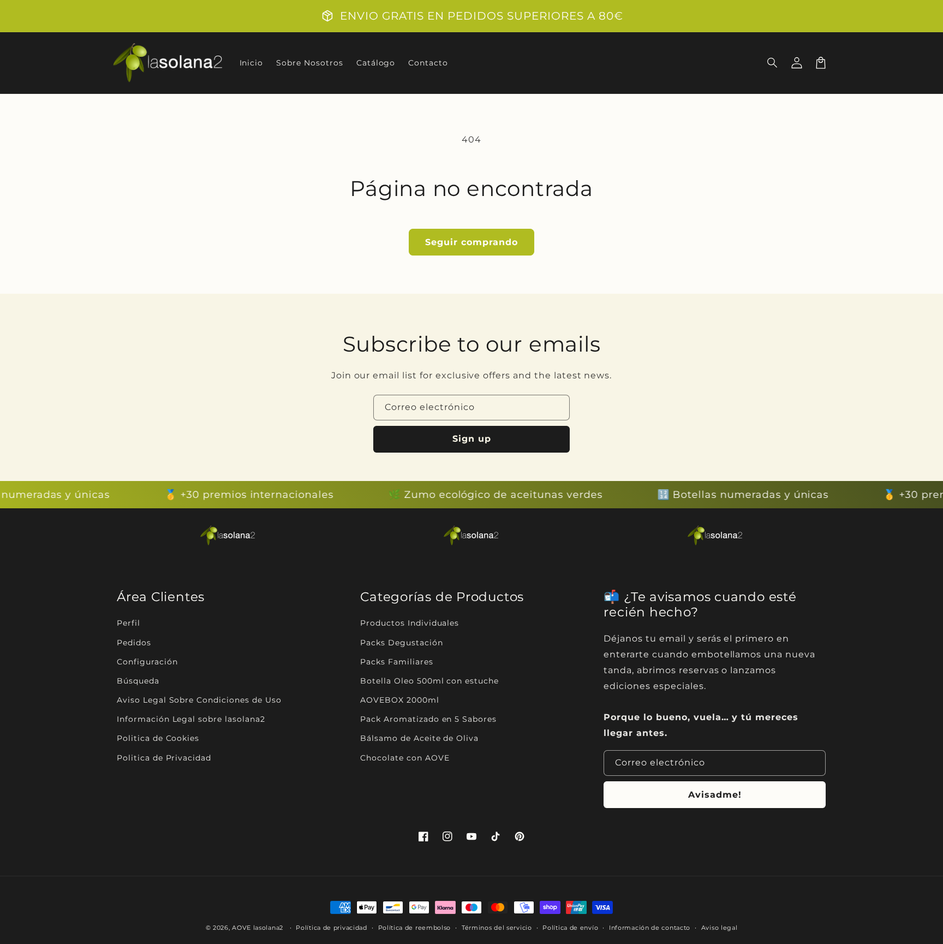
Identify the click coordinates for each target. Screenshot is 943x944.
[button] (773, 63)
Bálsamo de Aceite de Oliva (419, 738)
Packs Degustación (401, 643)
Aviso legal (719, 927)
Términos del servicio (497, 927)
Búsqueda (138, 681)
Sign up (471, 439)
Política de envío (570, 927)
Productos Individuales (409, 623)
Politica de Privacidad (164, 758)
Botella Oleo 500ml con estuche (429, 681)
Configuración (147, 662)
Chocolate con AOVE (404, 758)
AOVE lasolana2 (257, 927)
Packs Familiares (396, 662)
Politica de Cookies (158, 738)
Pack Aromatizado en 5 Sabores (428, 719)
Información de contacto (649, 927)
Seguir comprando (471, 242)
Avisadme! (715, 794)
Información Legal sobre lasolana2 (191, 719)
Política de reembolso (414, 927)
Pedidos (134, 643)
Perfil (128, 623)
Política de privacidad (331, 927)
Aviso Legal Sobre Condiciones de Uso (199, 700)
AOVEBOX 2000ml (399, 700)
